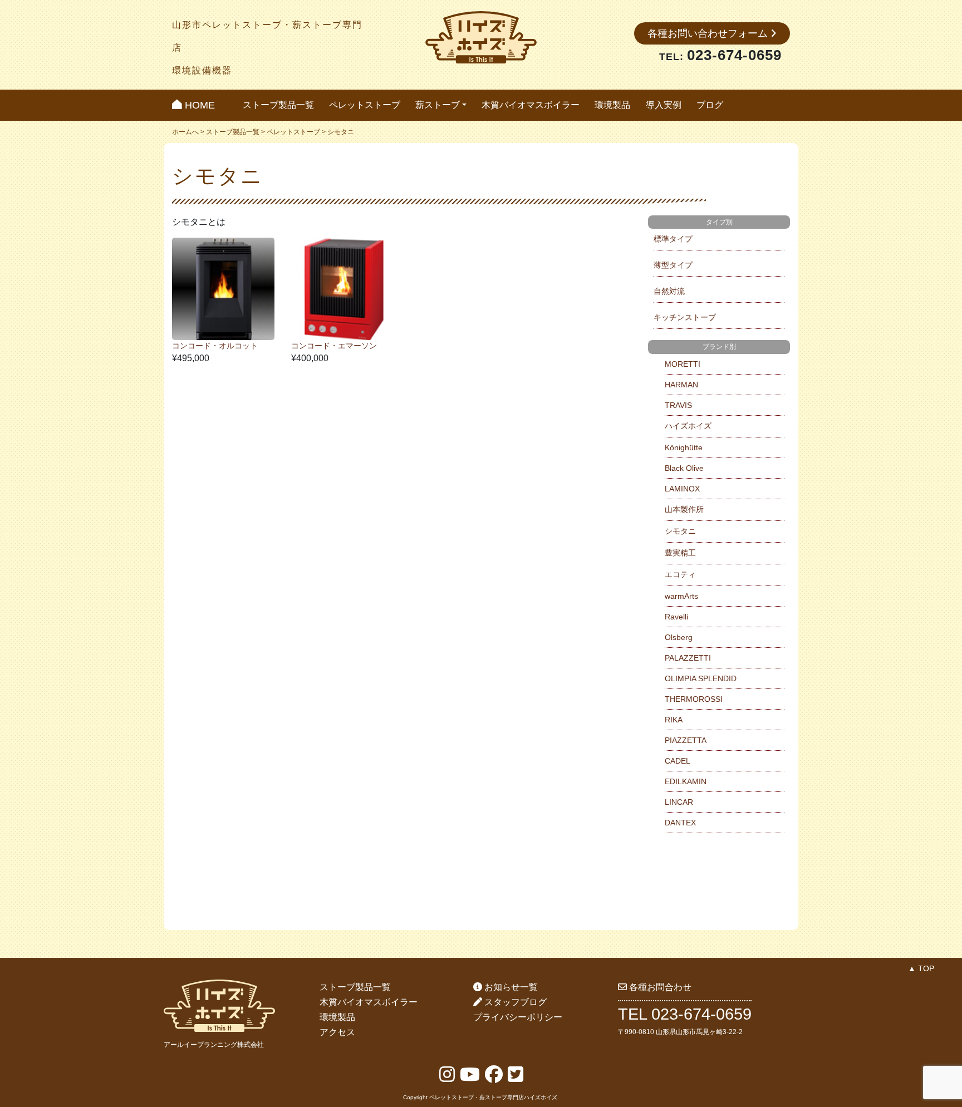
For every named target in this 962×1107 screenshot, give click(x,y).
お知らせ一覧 (510, 987)
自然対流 (669, 291)
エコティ (680, 574)
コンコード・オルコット (215, 345)
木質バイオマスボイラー (531, 105)
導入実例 (663, 105)
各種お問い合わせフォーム (708, 33)
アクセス (337, 1032)
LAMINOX (682, 488)
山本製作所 (684, 509)
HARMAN (681, 384)
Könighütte (684, 447)
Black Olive (684, 468)
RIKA (674, 719)
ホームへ (185, 132)
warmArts (681, 596)
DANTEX (680, 822)
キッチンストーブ (685, 317)
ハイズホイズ (688, 425)
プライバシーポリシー (517, 1017)
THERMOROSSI (694, 699)
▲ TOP (921, 968)
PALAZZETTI (688, 657)
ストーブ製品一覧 (278, 105)
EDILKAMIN (685, 781)
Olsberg (679, 637)
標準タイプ (673, 238)
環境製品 (612, 105)
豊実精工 (680, 552)
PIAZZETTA (685, 740)
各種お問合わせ (659, 987)
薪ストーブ (437, 105)
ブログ (709, 105)
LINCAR (679, 802)
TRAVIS (678, 405)
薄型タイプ (673, 264)
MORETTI (682, 364)
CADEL (677, 760)
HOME (198, 105)
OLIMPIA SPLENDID (701, 678)
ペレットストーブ (364, 105)
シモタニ (680, 531)
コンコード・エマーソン (334, 345)
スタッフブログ (514, 1002)
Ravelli (676, 616)
